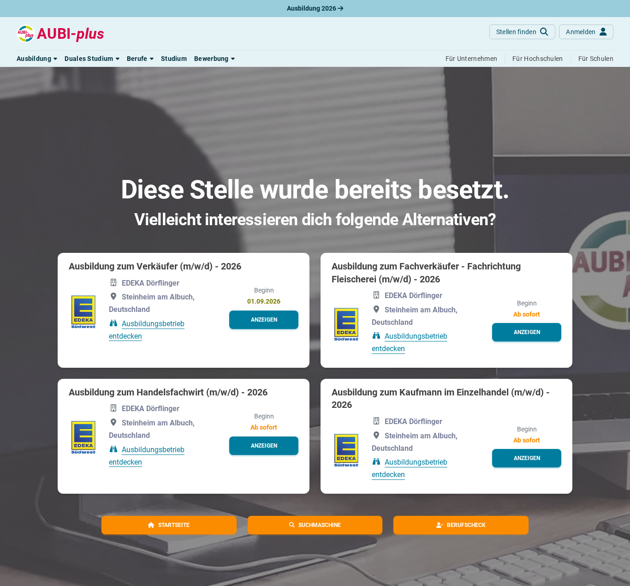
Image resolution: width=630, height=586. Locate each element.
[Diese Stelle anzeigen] (83, 310)
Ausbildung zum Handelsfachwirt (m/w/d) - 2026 (168, 392)
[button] (37, 59)
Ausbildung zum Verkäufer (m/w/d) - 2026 (155, 266)
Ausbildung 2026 (312, 8)
